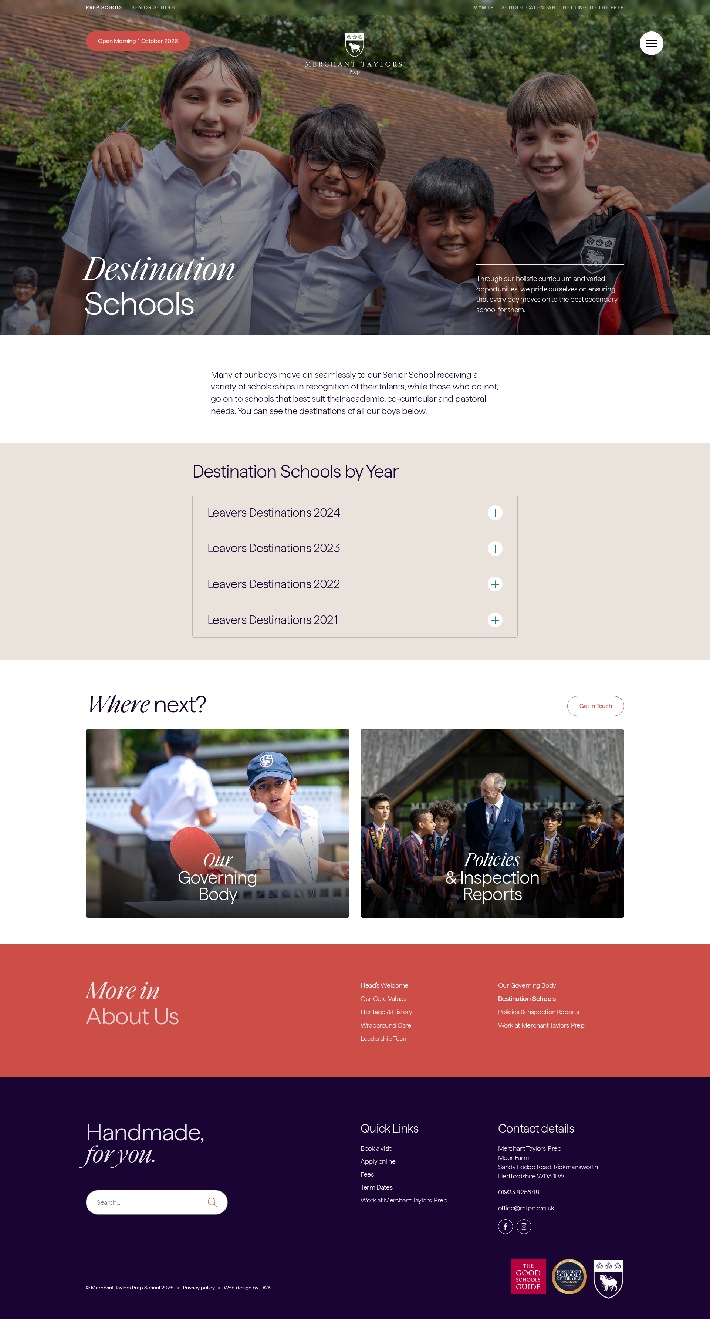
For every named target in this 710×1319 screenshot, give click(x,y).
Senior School (154, 7)
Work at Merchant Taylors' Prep (541, 1025)
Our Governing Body (527, 985)
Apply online (378, 1161)
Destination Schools (527, 998)
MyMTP (483, 7)
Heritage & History (386, 1012)
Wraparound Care (386, 1025)
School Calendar (528, 7)
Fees (367, 1174)
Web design (237, 1288)
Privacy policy (199, 1288)
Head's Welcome (384, 985)
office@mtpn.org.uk (526, 1208)
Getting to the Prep (593, 7)
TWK (265, 1288)
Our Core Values (383, 998)
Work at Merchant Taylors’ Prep (404, 1200)
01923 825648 (519, 1192)
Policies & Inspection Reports (538, 1012)
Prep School (105, 7)
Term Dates (376, 1187)
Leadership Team (385, 1038)
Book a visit (376, 1148)
